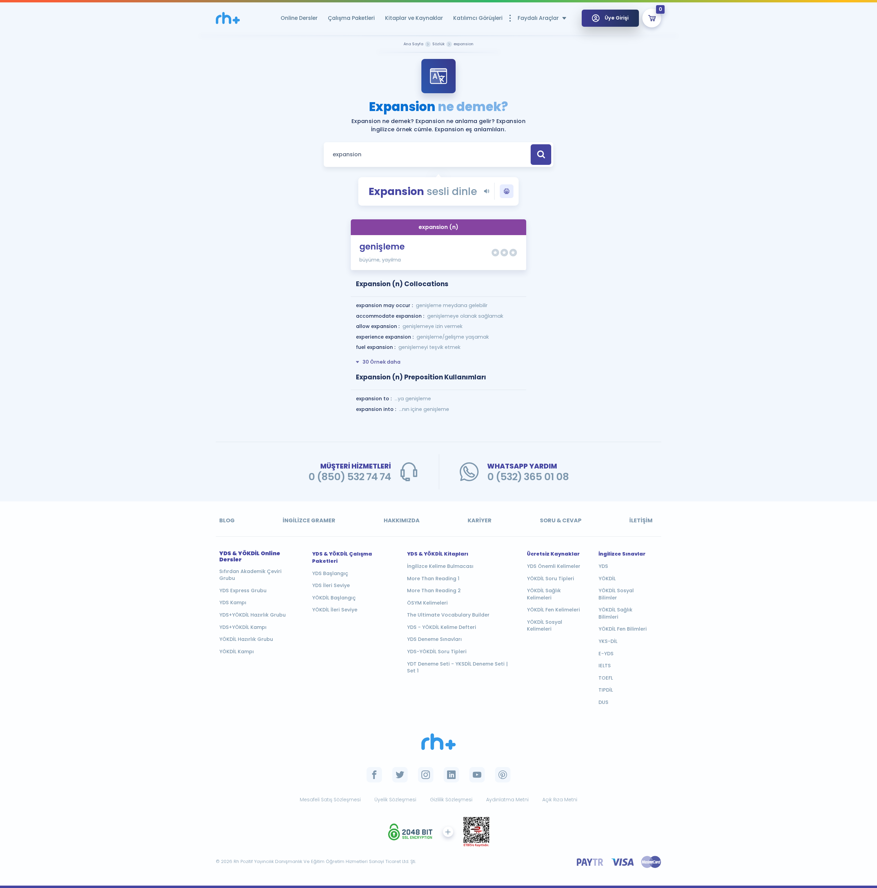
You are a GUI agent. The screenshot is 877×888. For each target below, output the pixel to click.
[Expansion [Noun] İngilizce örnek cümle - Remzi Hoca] (228, 18)
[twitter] (400, 774)
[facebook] (374, 774)
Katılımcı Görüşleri (478, 18)
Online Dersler (299, 18)
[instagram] (425, 774)
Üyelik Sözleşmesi (395, 799)
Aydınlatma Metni (507, 799)
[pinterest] (502, 774)
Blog (227, 520)
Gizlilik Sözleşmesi (451, 799)
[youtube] (477, 774)
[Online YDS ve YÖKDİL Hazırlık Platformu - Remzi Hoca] (438, 741)
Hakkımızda (402, 520)
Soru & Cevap (560, 520)
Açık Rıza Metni (559, 799)
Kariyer (480, 520)
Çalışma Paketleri (351, 18)
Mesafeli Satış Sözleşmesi (330, 799)
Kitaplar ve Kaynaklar (414, 18)
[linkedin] (451, 774)
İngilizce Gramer (309, 520)
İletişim (641, 520)
